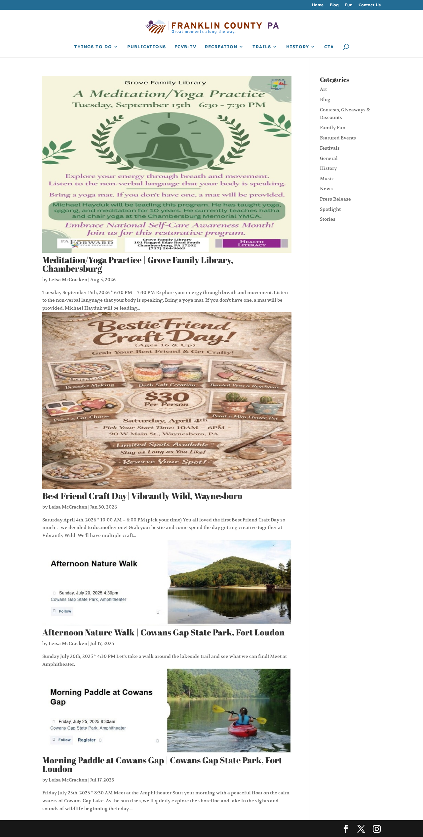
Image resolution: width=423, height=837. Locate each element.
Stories (327, 219)
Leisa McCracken (68, 280)
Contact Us (370, 5)
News (326, 189)
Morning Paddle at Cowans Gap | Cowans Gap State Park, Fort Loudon (162, 764)
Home (318, 5)
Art (323, 89)
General (329, 158)
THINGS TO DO (93, 46)
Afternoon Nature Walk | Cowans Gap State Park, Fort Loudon (163, 632)
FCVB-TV (185, 46)
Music (327, 178)
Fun (348, 5)
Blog (334, 5)
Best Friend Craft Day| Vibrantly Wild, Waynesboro (142, 496)
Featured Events (338, 138)
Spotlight (330, 209)
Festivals (330, 148)
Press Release (335, 199)
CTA (329, 46)
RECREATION (221, 46)
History (328, 168)
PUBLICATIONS (146, 46)
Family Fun (332, 128)
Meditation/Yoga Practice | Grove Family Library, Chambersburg (137, 264)
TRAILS (261, 46)
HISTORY (297, 46)
